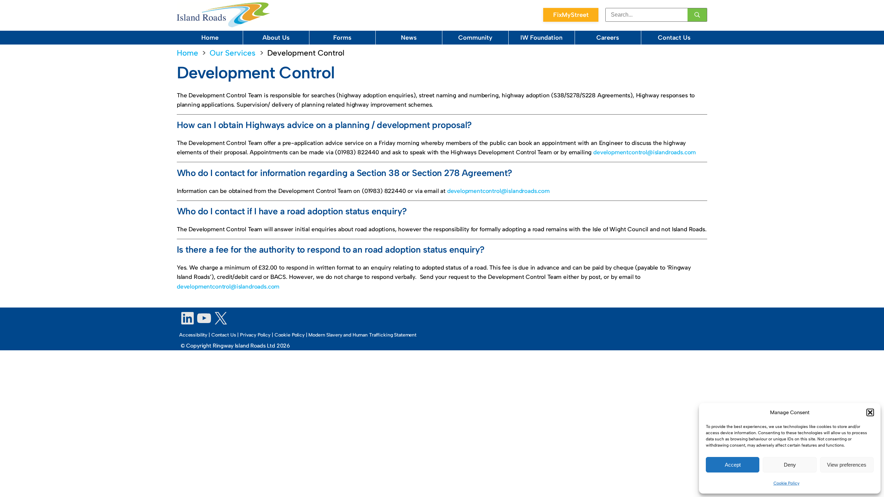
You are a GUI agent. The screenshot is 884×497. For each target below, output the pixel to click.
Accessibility (193, 335)
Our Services (233, 53)
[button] (870, 412)
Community (475, 37)
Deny (790, 465)
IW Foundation (541, 37)
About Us (276, 37)
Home (210, 37)
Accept (733, 465)
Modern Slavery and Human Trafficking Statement (362, 335)
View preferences (846, 465)
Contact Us (674, 37)
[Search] (697, 14)
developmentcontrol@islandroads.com (644, 152)
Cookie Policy (786, 483)
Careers (607, 37)
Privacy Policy (255, 335)
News (409, 37)
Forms (342, 37)
